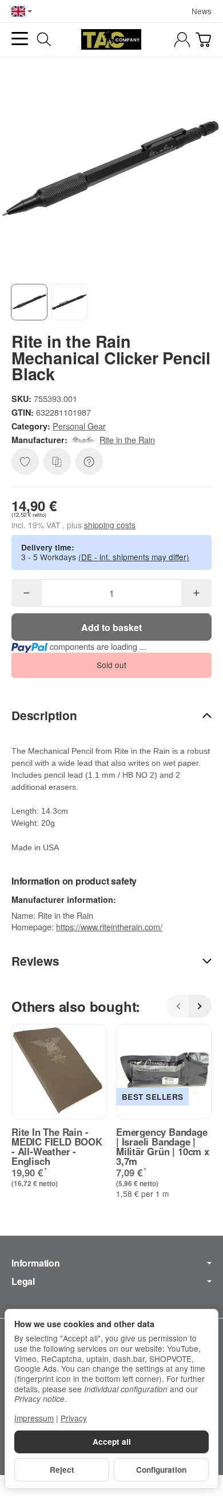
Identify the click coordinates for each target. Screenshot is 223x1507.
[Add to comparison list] (57, 461)
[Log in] (182, 39)
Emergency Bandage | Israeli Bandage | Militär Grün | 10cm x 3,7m (162, 1146)
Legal (23, 1281)
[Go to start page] (111, 39)
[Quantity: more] (196, 593)
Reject (62, 1469)
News (202, 11)
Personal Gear (79, 426)
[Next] (200, 1006)
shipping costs (110, 525)
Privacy (74, 1418)
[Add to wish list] (25, 461)
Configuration (161, 1469)
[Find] (44, 39)
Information (35, 1263)
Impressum (34, 1418)
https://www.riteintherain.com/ (109, 927)
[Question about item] (89, 461)
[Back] (177, 1006)
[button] (29, 302)
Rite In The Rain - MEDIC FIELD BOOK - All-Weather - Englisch (56, 1146)
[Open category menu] (19, 38)
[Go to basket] (203, 39)
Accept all (112, 1441)
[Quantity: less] (26, 593)
